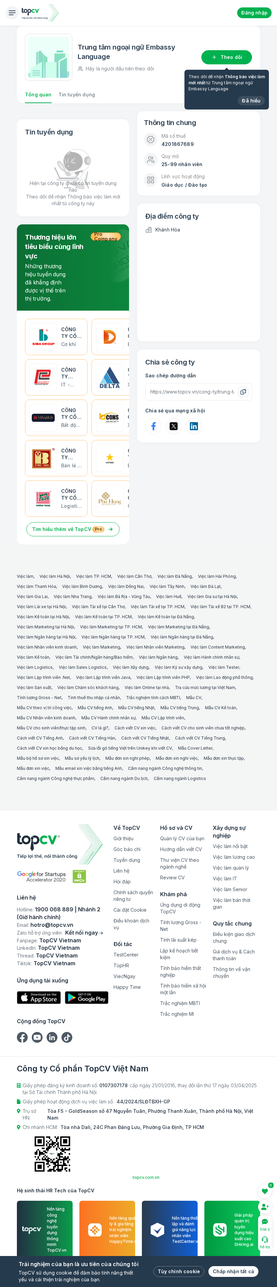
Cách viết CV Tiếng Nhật (145, 738)
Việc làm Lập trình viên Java (103, 677)
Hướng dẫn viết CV (181, 849)
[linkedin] (52, 1037)
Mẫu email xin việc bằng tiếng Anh (88, 768)
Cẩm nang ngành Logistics (180, 778)
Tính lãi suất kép (178, 940)
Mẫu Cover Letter (195, 748)
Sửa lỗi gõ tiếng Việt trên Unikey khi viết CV (130, 748)
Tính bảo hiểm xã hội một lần (183, 989)
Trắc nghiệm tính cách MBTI (153, 697)
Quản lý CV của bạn (182, 838)
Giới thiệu (123, 838)
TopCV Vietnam (60, 940)
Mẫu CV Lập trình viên (163, 717)
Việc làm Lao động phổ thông (224, 677)
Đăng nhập (254, 12)
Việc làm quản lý (231, 868)
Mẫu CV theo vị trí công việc (44, 707)
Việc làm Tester (223, 667)
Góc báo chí (127, 849)
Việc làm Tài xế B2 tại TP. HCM (220, 606)
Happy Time (127, 987)
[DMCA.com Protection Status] (79, 876)
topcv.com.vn (146, 1177)
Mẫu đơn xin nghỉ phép (127, 758)
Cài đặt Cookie (130, 910)
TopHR (121, 965)
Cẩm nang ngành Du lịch (124, 778)
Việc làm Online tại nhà (147, 687)
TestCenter (126, 955)
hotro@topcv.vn (51, 924)
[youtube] (37, 1037)
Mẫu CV (193, 697)
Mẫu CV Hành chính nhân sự (108, 717)
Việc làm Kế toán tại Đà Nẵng (166, 616)
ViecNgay (124, 976)
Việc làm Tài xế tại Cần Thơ (98, 606)
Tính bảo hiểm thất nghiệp (180, 971)
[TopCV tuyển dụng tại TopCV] (62, 844)
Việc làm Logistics (35, 667)
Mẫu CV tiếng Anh (95, 707)
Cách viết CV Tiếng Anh (40, 738)
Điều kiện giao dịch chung (234, 937)
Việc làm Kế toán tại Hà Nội (43, 616)
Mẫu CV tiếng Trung (179, 707)
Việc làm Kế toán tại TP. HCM (103, 616)
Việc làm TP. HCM (93, 576)
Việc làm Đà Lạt (206, 586)
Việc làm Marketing (101, 647)
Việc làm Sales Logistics (83, 667)
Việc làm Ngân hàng (158, 657)
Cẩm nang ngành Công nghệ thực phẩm (55, 778)
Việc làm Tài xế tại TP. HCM (157, 606)
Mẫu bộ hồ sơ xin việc (38, 758)
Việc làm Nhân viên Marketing (155, 647)
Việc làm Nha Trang (73, 596)
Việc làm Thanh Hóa (36, 586)
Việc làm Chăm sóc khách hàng (88, 687)
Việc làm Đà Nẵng (174, 576)
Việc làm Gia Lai (32, 596)
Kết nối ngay (81, 932)
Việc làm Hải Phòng (217, 576)
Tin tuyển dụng (76, 94)
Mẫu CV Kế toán (220, 707)
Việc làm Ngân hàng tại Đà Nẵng (182, 636)
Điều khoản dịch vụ (131, 924)
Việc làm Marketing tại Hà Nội (45, 626)
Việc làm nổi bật (230, 846)
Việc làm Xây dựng (131, 667)
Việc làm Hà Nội (55, 576)
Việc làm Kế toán (33, 657)
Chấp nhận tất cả (233, 1271)
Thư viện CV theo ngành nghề (179, 863)
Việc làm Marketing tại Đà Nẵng (178, 626)
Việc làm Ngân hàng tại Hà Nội (46, 636)
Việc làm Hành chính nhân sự (211, 657)
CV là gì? (100, 727)
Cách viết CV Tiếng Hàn (92, 738)
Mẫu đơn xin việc (33, 768)
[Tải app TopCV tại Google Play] (87, 997)
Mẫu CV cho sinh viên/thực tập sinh (51, 727)
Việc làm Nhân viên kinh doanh (47, 647)
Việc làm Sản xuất (34, 687)
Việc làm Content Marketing (218, 647)
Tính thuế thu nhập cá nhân (94, 697)
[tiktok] (66, 1037)
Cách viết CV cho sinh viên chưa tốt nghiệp (203, 727)
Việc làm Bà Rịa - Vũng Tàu (124, 596)
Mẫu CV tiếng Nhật (136, 707)
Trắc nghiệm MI (177, 1014)
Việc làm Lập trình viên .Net (43, 677)
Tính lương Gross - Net (39, 697)
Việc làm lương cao (234, 857)
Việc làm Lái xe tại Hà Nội (41, 606)
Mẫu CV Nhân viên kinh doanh (46, 717)
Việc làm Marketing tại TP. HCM (111, 626)
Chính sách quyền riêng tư (133, 895)
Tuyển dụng (127, 860)
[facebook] (22, 1037)
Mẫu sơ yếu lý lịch (82, 758)
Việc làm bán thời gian (231, 903)
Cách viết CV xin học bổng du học (49, 748)
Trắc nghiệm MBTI (180, 1003)
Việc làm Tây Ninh (167, 586)
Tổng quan (38, 94)
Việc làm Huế (168, 596)
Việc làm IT (225, 878)
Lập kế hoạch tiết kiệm (179, 954)
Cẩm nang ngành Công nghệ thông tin (165, 768)
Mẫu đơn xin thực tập (224, 758)
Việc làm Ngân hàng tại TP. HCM (113, 636)
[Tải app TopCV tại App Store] (39, 997)
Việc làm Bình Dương (82, 586)
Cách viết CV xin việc (135, 727)
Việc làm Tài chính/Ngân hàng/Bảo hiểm (94, 657)
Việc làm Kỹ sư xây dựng (178, 667)
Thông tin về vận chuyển (231, 972)
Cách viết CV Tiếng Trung (200, 738)
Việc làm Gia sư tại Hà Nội (212, 596)
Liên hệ (121, 871)
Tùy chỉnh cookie (179, 1271)
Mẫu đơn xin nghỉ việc (177, 758)
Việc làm (25, 576)
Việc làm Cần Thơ (134, 576)
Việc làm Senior (230, 889)
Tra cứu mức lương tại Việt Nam (205, 687)
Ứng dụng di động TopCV (180, 908)
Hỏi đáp (122, 881)
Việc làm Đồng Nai (126, 586)
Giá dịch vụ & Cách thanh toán (234, 955)
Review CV (172, 877)
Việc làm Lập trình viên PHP (163, 677)
